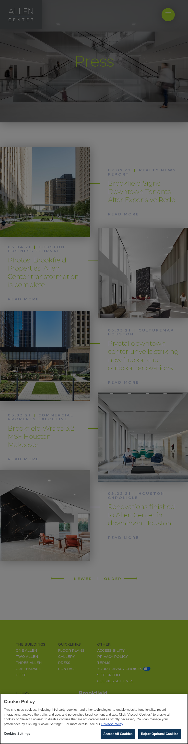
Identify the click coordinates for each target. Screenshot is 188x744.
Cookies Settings (17, 733)
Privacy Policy (112, 724)
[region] (94, 719)
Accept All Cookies (117, 734)
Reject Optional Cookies (159, 734)
